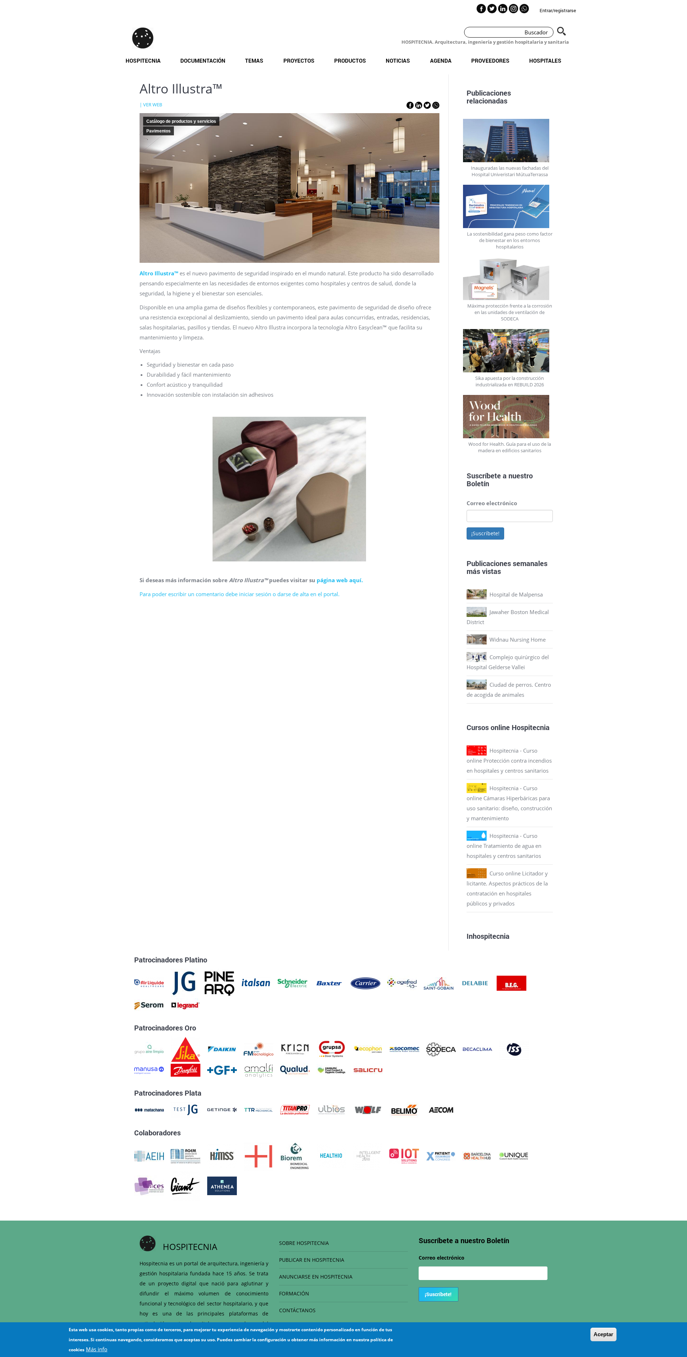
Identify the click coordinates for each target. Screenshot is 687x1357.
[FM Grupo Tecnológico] (258, 1048)
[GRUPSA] (331, 1048)
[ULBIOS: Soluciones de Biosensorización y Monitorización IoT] (331, 1109)
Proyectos (299, 60)
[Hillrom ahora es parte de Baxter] (329, 982)
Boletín (478, 483)
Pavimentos (158, 131)
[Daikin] (222, 1048)
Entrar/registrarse (558, 10)
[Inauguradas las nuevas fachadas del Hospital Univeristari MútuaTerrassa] (510, 140)
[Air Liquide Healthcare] (149, 982)
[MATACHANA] (149, 1109)
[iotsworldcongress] (404, 1155)
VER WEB (152, 104)
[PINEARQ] (219, 982)
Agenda (441, 60)
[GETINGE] (222, 1109)
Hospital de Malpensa (516, 594)
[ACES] (149, 1185)
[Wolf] (368, 1109)
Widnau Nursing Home (517, 639)
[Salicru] (368, 1069)
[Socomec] (404, 1048)
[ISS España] (514, 1048)
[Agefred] (402, 982)
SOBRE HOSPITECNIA (304, 1243)
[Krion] (295, 1048)
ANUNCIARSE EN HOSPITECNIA (315, 1276)
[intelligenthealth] (368, 1155)
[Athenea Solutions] (222, 1185)
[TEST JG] (185, 1109)
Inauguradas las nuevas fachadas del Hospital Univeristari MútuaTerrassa (510, 171)
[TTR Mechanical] (258, 1109)
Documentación (202, 60)
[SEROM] (149, 1005)
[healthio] (331, 1155)
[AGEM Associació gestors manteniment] (185, 1155)
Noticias (398, 60)
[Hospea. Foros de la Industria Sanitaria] (258, 1155)
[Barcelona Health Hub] (477, 1155)
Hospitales (545, 60)
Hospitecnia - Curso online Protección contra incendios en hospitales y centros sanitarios (509, 760)
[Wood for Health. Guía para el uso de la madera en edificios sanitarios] (510, 416)
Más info (96, 1349)
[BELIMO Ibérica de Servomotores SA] (404, 1109)
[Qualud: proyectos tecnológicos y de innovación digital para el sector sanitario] (295, 1069)
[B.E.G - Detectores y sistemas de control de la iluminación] (511, 982)
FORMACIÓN (294, 1293)
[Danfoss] (185, 1069)
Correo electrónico (492, 503)
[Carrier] (365, 982)
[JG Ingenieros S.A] (184, 982)
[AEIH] (149, 1155)
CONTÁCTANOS (297, 1310)
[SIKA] (185, 1048)
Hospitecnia (143, 60)
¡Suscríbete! (485, 533)
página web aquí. (340, 580)
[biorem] (295, 1155)
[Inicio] (143, 38)
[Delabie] (475, 982)
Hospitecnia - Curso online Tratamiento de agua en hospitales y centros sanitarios (504, 845)
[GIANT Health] (185, 1185)
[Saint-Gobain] (438, 982)
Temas (254, 60)
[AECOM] (441, 1109)
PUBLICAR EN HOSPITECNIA (311, 1259)
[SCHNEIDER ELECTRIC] (292, 982)
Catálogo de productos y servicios (181, 121)
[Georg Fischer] (222, 1069)
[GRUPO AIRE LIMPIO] (149, 1048)
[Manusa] (149, 1069)
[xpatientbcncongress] (440, 1155)
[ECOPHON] (368, 1048)
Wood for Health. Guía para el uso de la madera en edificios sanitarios (509, 447)
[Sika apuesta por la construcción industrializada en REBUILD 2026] (510, 350)
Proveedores (490, 60)
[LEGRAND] (185, 1005)
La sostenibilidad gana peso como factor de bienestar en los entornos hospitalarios (509, 240)
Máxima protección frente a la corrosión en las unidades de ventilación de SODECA (509, 312)
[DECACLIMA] (477, 1048)
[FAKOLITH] (331, 1069)
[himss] (222, 1155)
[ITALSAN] (256, 982)
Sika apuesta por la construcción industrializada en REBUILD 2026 (509, 381)
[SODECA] (441, 1048)
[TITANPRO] (295, 1109)
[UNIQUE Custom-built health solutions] (513, 1155)
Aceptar (603, 1334)
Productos (350, 60)
